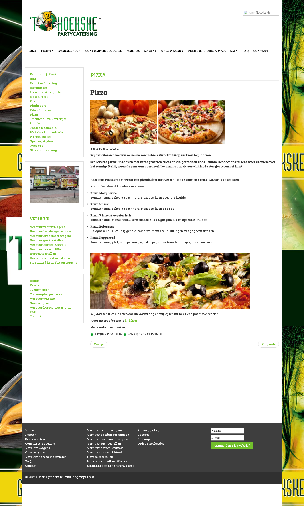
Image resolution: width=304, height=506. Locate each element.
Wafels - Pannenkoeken (47, 132)
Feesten (47, 51)
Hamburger (38, 87)
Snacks (35, 123)
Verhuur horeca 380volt (48, 249)
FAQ (245, 51)
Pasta (34, 101)
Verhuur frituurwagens (47, 227)
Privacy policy (149, 430)
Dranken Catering (43, 83)
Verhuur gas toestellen (47, 240)
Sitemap (144, 439)
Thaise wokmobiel (43, 128)
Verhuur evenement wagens (50, 236)
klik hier (131, 320)
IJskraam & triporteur (47, 92)
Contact (260, 51)
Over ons (36, 145)
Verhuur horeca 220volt (48, 244)
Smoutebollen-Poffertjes (48, 119)
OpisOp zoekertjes (151, 443)
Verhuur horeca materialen (213, 51)
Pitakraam (38, 105)
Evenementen (69, 51)
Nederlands (262, 12)
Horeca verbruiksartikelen (50, 258)
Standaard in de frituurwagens (53, 262)
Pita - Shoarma (41, 110)
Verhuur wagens (142, 51)
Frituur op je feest (43, 74)
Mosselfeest (39, 96)
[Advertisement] (152, 392)
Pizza (34, 114)
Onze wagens (172, 51)
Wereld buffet (40, 136)
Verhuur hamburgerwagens (51, 231)
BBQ (33, 79)
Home (31, 51)
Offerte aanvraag (43, 150)
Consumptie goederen (103, 51)
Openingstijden (41, 141)
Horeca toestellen (43, 253)
